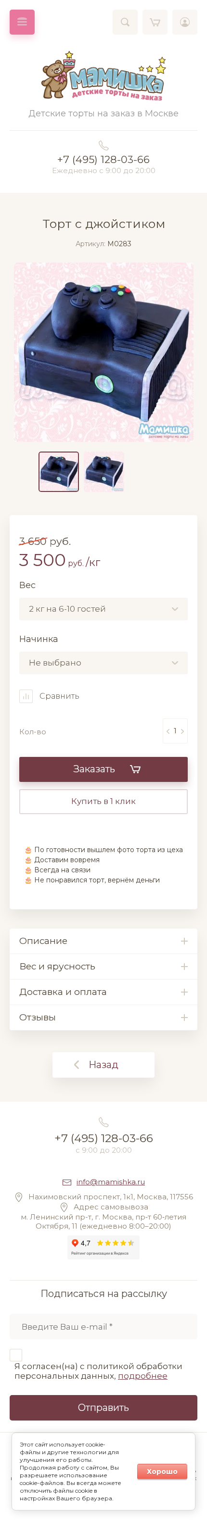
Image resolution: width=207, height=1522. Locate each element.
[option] (104, 352)
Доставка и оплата (63, 991)
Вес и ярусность (57, 966)
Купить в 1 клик (103, 801)
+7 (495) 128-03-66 (103, 159)
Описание (43, 940)
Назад (103, 1064)
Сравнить (58, 696)
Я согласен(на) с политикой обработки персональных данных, (98, 1371)
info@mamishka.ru (111, 1181)
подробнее (143, 1376)
